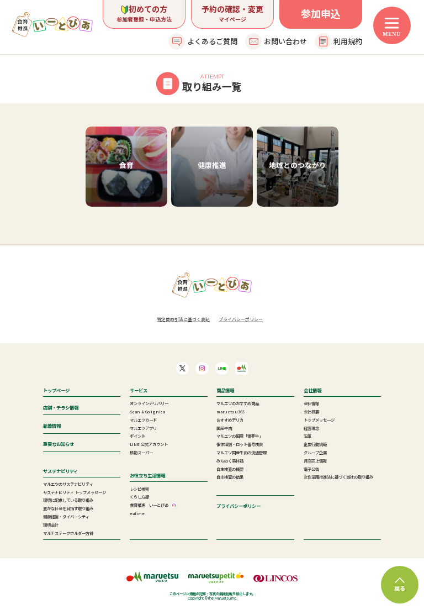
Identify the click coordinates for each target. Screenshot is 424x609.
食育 (126, 165)
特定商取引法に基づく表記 (183, 319)
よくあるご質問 (212, 41)
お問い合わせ (285, 41)
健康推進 (212, 165)
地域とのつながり (297, 165)
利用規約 (347, 41)
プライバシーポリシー (241, 319)
